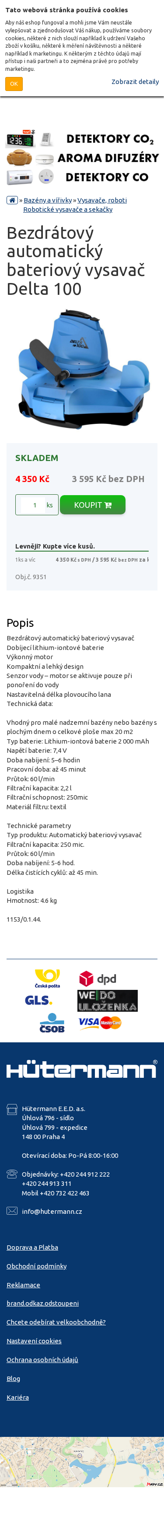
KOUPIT (89, 504)
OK (14, 83)
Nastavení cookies (34, 1341)
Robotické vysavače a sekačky (67, 209)
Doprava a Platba (32, 1247)
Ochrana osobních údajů (42, 1359)
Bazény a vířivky (48, 200)
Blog (13, 1378)
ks (49, 505)
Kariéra (18, 1397)
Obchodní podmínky (36, 1266)
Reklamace (23, 1285)
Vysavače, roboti (102, 200)
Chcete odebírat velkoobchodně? (56, 1322)
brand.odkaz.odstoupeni (43, 1303)
